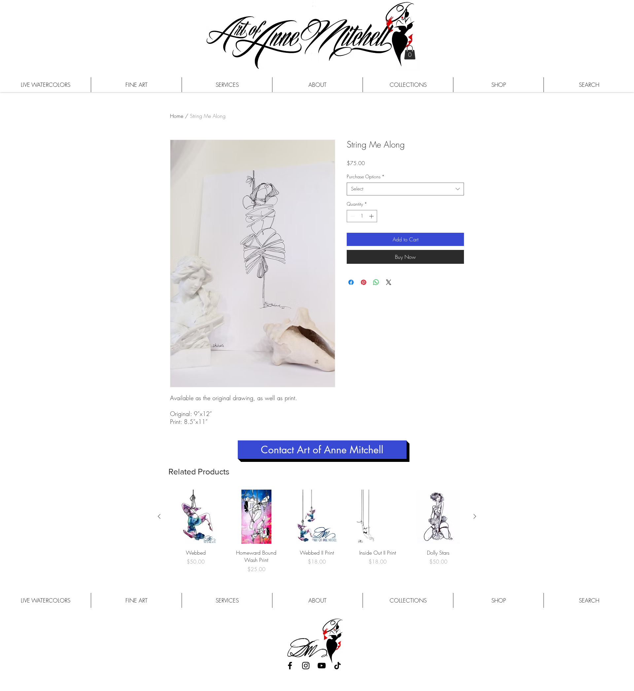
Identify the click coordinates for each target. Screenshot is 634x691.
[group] (317, 531)
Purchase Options (366, 176)
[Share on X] (389, 282)
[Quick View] (196, 517)
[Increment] (372, 216)
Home (176, 116)
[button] (410, 52)
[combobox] (405, 189)
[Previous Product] (159, 516)
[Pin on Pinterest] (364, 282)
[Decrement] (352, 216)
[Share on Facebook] (351, 282)
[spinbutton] (362, 216)
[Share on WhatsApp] (376, 282)
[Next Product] (475, 516)
